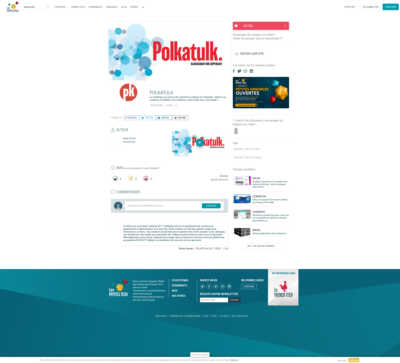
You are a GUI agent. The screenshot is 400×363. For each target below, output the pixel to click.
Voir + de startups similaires (261, 245)
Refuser (234, 360)
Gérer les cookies (200, 354)
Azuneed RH (259, 196)
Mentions (160, 315)
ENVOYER (211, 206)
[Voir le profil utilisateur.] (115, 225)
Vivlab (256, 178)
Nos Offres (178, 295)
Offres (134, 7)
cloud (169, 105)
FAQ (214, 315)
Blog (124, 7)
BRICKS (256, 230)
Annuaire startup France (248, 157)
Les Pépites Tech (12, 7)
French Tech (78, 7)
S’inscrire (390, 7)
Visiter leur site (252, 54)
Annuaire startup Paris (247, 149)
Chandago (258, 211)
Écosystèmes (180, 280)
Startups (60, 7)
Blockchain (156, 105)
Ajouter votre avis (219, 179)
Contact (224, 315)
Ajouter (350, 7)
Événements (96, 7)
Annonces (112, 7)
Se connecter (371, 7)
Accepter (342, 360)
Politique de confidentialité (185, 315)
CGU (205, 315)
